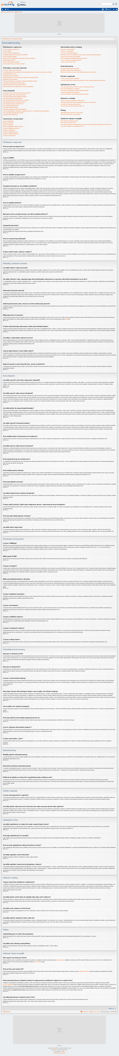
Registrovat (19, 12)
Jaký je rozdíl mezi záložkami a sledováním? (72, 100)
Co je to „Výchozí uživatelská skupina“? (71, 60)
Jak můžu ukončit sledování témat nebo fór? (72, 106)
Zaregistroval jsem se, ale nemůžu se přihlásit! (15, 54)
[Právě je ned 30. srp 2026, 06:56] (115, 39)
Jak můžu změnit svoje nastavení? (12, 70)
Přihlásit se (11, 12)
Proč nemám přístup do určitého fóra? (13, 103)
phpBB (67, 319)
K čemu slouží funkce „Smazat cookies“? (14, 63)
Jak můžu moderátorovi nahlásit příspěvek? (14, 109)
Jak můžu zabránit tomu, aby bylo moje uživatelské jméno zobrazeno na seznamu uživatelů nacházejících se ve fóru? (27, 73)
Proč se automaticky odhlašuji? (11, 62)
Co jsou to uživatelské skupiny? (69, 53)
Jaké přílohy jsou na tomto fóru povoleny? (72, 112)
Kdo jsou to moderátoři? (67, 51)
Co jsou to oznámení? (9, 130)
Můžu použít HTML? (8, 123)
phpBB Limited (60, 960)
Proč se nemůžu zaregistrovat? (11, 53)
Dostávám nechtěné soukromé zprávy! (71, 70)
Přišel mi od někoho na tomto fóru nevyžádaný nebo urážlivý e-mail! (78, 72)
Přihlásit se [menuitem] (114, 10)
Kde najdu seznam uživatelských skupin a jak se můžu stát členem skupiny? (81, 54)
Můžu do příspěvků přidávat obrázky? (13, 126)
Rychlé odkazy (3, 10)
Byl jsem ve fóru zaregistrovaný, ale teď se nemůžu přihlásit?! (19, 58)
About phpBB (37, 961)
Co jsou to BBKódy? (8, 121)
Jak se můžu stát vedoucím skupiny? (70, 56)
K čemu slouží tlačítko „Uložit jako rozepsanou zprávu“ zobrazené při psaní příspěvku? (26, 111)
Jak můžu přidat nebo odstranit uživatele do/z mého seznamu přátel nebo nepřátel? (83, 80)
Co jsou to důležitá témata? (10, 132)
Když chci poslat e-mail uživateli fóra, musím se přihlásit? (18, 86)
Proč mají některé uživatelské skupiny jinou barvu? (74, 58)
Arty (56, 1049)
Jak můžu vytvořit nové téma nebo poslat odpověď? (17, 93)
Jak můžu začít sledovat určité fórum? (71, 104)
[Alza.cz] (21, 4)
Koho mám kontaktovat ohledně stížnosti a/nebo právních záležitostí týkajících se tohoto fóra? (86, 124)
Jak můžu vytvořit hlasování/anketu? (12, 98)
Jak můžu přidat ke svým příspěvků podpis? (15, 96)
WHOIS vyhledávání (8, 984)
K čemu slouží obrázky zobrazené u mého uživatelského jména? (20, 81)
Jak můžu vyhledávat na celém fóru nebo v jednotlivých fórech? (77, 87)
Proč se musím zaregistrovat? (11, 49)
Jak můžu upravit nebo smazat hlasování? (14, 102)
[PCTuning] (7, 3)
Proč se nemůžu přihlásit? (10, 56)
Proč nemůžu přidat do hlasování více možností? (16, 100)
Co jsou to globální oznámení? (11, 128)
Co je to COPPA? (7, 51)
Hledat (4, 12)
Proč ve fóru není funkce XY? (68, 122)
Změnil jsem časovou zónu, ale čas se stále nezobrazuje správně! (20, 77)
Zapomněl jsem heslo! (9, 60)
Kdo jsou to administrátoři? (68, 49)
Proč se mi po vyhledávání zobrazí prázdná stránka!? (75, 90)
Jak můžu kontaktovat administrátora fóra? (72, 126)
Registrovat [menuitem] (117, 10)
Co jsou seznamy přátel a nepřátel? (70, 78)
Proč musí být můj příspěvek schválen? (13, 113)
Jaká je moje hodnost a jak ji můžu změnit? (14, 84)
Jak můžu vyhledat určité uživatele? (70, 92)
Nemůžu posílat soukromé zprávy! (70, 68)
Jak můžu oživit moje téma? (10, 114)
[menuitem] (103, 9)
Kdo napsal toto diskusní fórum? (69, 121)
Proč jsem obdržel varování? (10, 107)
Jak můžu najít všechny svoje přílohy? (71, 114)
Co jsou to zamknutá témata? (11, 133)
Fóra (8, 9)
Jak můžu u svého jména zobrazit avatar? (14, 83)
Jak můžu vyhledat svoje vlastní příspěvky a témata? (74, 94)
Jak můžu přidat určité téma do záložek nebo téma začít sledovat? (78, 102)
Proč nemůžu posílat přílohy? (11, 105)
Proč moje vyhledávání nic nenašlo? (70, 88)
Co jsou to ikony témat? (9, 135)
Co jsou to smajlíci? (8, 124)
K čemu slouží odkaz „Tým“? (68, 62)
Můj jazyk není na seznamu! (10, 79)
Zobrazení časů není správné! (11, 75)
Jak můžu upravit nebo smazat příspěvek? (14, 95)
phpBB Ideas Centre (84, 971)
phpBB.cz (63, 1051)
